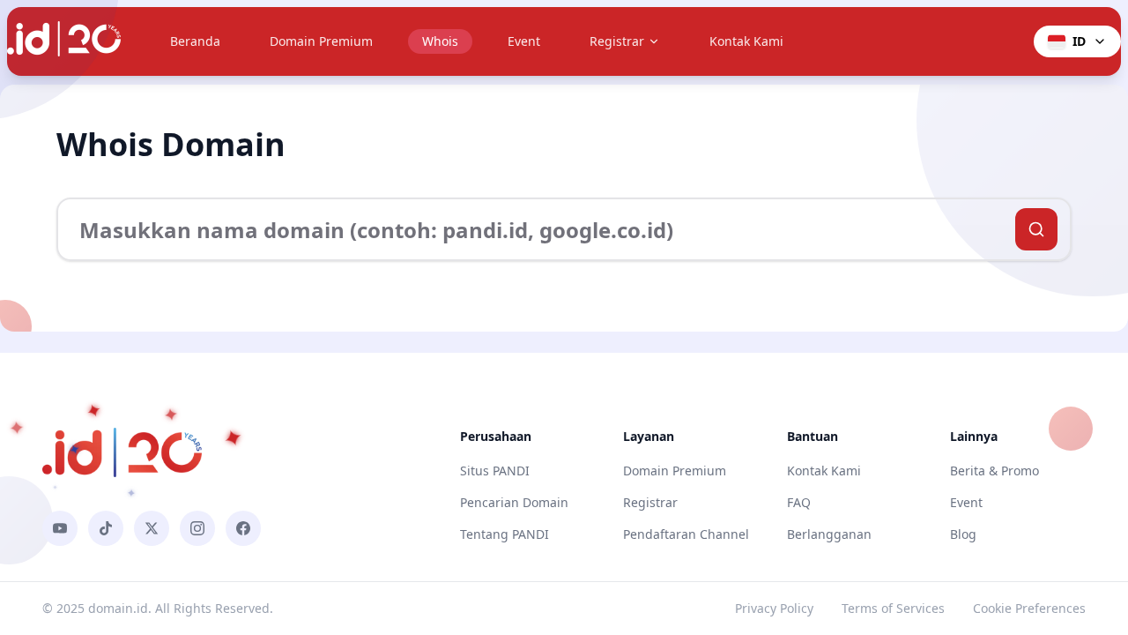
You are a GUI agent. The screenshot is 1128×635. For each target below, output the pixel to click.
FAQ (799, 502)
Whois (440, 41)
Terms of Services (893, 608)
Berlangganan (829, 534)
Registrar (617, 41)
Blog (963, 534)
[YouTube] (60, 528)
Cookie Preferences (1029, 608)
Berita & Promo (994, 470)
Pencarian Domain (514, 502)
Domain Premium (321, 41)
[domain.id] (64, 41)
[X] (151, 528)
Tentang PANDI (504, 534)
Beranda (195, 41)
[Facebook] (243, 528)
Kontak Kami (746, 41)
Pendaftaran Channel (686, 534)
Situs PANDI (495, 470)
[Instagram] (197, 528)
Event (524, 41)
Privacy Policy (774, 608)
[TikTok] (105, 528)
